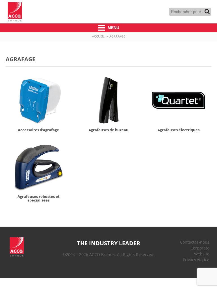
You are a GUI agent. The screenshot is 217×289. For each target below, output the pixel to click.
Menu (113, 27)
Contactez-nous (194, 242)
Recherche (207, 11)
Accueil (98, 36)
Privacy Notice (196, 259)
